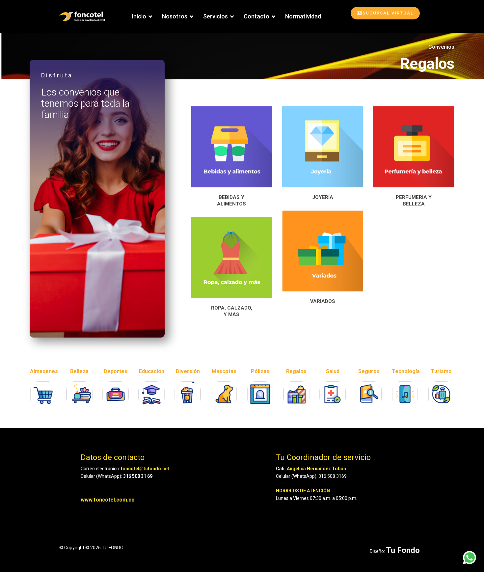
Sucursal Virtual (388, 13)
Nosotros (174, 16)
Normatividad (303, 16)
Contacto (256, 16)
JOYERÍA (322, 197)
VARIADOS (322, 301)
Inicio (139, 16)
